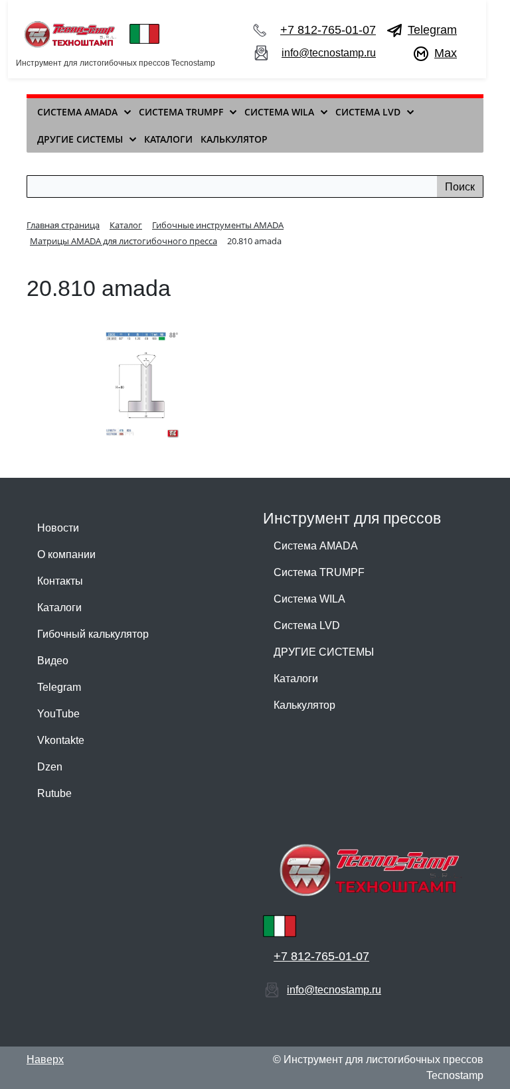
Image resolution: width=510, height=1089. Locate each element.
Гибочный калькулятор (93, 634)
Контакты (60, 581)
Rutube (54, 793)
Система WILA (309, 599)
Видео (52, 660)
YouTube (58, 713)
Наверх (45, 1059)
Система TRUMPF (319, 572)
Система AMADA (316, 545)
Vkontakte (60, 740)
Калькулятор (304, 705)
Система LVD (307, 625)
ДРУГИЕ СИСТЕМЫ (324, 652)
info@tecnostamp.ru (329, 52)
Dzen (49, 766)
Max (445, 53)
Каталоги (59, 607)
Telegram (432, 29)
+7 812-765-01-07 (328, 29)
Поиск (460, 186)
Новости (58, 528)
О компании (66, 554)
